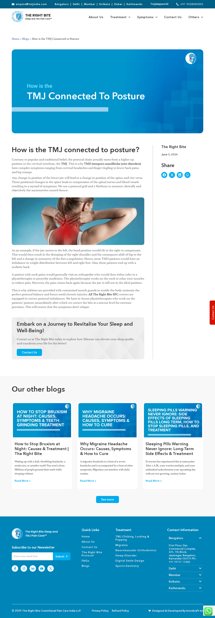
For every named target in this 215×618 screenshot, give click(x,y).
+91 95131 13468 (179, 561)
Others (193, 17)
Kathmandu (177, 588)
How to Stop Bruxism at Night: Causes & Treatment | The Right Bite (42, 448)
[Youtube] (41, 568)
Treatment (118, 17)
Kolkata (174, 581)
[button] (164, 175)
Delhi (172, 568)
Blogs (25, 38)
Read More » (23, 480)
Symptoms (145, 17)
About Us (96, 17)
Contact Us (173, 17)
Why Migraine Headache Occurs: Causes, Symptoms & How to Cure (105, 448)
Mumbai (174, 575)
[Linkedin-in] (33, 568)
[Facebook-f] (15, 568)
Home (15, 38)
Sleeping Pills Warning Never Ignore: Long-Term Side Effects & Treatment (170, 448)
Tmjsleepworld (159, 4)
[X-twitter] (50, 568)
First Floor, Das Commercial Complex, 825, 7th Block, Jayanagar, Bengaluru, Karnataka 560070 (182, 552)
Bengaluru (176, 538)
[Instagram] (24, 568)
